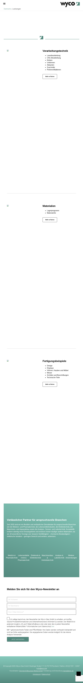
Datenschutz (46, 674)
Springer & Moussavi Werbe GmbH (31, 671)
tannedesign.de (68, 671)
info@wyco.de (42, 668)
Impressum (37, 674)
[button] (50, 76)
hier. (53, 626)
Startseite (7, 9)
